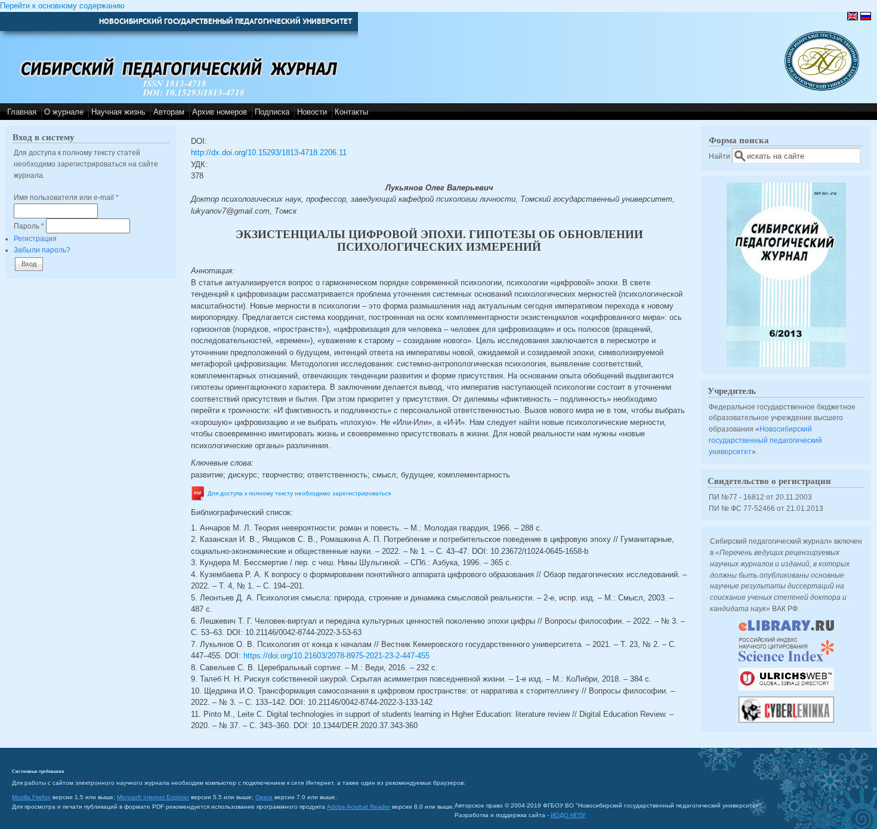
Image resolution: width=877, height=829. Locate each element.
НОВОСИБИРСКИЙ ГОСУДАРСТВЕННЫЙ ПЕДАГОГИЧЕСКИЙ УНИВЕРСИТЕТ (225, 21)
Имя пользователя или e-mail (66, 197)
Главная (21, 111)
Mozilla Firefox (31, 797)
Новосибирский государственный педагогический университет (765, 440)
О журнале (64, 111)
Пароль (29, 226)
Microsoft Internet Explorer (153, 797)
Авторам (168, 111)
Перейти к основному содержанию (62, 5)
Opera (264, 797)
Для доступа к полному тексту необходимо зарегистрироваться (299, 494)
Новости (312, 111)
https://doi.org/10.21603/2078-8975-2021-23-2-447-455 (336, 655)
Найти (720, 156)
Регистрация (35, 238)
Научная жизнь (118, 111)
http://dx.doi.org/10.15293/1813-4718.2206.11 (269, 152)
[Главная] (822, 88)
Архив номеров (219, 111)
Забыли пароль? (42, 250)
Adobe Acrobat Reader (358, 806)
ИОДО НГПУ (568, 815)
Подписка (272, 111)
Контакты (351, 111)
